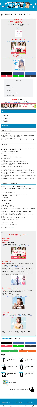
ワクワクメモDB (18, 27)
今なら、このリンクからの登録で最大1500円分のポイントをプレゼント (18, 102)
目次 (17, 80)
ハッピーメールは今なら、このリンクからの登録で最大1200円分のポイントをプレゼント (18, 57)
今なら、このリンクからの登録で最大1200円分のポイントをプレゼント (16, 296)
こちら (20, 28)
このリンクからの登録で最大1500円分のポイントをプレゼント (18, 41)
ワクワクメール (18, 338)
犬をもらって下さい (10, 95)
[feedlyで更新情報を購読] (9, 351)
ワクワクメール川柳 (30, 402)
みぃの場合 (8, 85)
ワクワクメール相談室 (18, 402)
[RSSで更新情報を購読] (27, 351)
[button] (30, 76)
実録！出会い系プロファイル (5, 338)
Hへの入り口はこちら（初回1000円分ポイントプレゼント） (14, 266)
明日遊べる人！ (9, 90)
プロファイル (13, 338)
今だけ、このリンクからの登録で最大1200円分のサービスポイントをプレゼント (18, 315)
